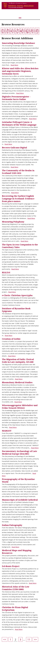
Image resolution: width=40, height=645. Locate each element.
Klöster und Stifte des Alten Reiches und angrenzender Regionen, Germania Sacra (20, 71)
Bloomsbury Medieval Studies (17, 382)
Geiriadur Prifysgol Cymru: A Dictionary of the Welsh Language (19, 123)
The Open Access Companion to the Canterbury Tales (20, 246)
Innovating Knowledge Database (18, 43)
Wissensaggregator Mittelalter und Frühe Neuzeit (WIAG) (20, 406)
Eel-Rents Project (10, 566)
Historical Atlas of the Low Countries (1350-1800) (15, 588)
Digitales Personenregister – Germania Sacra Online (16, 98)
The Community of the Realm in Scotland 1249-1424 (18, 171)
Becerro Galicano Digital (14, 147)
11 (29, 639)
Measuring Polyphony (13, 221)
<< (4, 639)
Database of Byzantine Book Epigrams (16, 309)
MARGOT (6, 430)
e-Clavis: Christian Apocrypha (17, 295)
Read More (14, 65)
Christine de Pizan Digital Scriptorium (15, 608)
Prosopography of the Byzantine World (18, 480)
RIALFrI (6, 272)
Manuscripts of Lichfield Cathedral (20, 499)
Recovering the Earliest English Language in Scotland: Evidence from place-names (18, 199)
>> (35, 639)
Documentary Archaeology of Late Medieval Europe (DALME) (19, 452)
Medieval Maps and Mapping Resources (16, 551)
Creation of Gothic (11, 339)
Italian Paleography (12, 525)
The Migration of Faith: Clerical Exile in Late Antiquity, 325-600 (18, 360)
